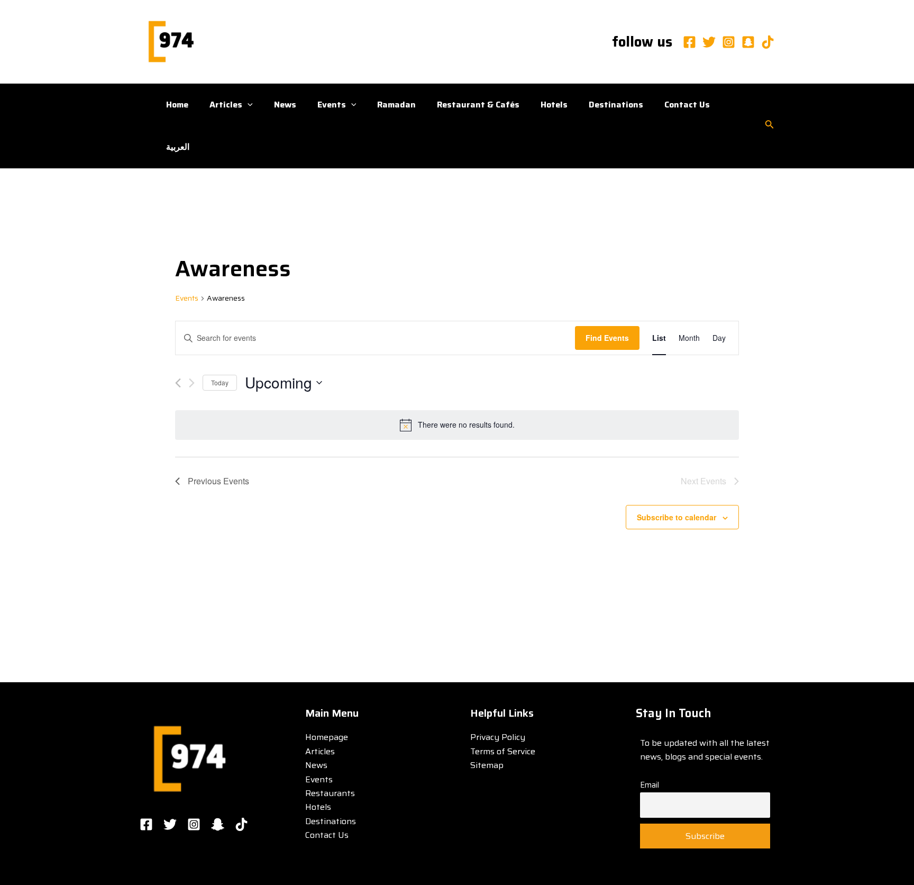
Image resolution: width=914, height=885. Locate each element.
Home (177, 104)
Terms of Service (502, 751)
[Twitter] (709, 42)
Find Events (607, 337)
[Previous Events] (178, 383)
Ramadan (396, 104)
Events (331, 104)
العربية (177, 146)
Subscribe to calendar (676, 517)
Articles (225, 104)
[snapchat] (748, 42)
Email (649, 785)
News (285, 104)
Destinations (616, 104)
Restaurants (330, 793)
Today (220, 382)
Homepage (326, 737)
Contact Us (687, 104)
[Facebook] (689, 42)
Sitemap (487, 765)
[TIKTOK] (241, 824)
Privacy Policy (497, 737)
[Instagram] (728, 42)
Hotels (554, 104)
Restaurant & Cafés (478, 104)
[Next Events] (192, 383)
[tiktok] (767, 42)
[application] (247, 105)
